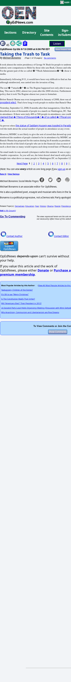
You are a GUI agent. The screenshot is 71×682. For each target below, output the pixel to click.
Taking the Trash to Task (25, 54)
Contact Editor (61, 236)
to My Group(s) (8, 210)
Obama (50, 206)
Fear (37, 206)
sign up (61, 169)
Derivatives (19, 206)
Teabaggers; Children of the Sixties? (17, 290)
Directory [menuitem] (29, 32)
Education (29, 206)
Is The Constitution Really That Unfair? (18, 299)
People (57, 206)
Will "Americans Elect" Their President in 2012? (21, 303)
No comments (50, 58)
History (43, 206)
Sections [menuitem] (10, 32)
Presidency (66, 206)
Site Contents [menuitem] (46, 32)
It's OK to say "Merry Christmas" (15, 294)
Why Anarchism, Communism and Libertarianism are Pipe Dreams (30, 312)
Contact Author (14, 236)
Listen (57, 44)
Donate (43, 270)
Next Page (22, 163)
